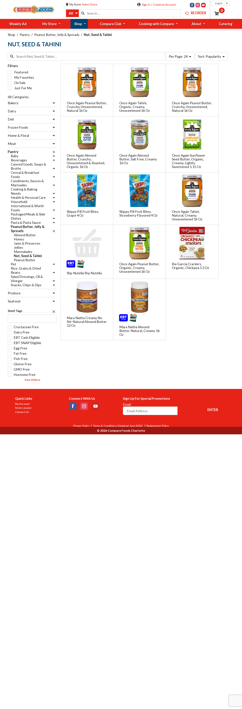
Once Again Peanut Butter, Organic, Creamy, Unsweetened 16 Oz (139, 268)
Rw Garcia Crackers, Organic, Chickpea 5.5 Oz (190, 266)
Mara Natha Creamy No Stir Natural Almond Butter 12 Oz (87, 321)
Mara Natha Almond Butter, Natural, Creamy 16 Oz (139, 331)
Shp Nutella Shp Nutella (84, 273)
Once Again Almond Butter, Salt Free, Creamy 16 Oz (138, 159)
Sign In (146, 4)
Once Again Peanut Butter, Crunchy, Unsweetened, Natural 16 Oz (87, 107)
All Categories (18, 97)
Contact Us (22, 412)
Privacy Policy (81, 425)
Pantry (25, 35)
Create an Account (164, 4)
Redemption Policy (157, 425)
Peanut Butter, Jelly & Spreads (56, 35)
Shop (11, 35)
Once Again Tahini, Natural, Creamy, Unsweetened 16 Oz (187, 215)
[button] (220, 3)
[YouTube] (203, 5)
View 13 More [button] (32, 380)
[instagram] (197, 5)
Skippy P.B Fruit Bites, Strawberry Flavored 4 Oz (138, 213)
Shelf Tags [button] (15, 311)
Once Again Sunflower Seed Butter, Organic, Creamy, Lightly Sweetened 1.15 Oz (188, 161)
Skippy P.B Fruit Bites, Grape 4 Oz (83, 213)
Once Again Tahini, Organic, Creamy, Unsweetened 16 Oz (134, 107)
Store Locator (23, 407)
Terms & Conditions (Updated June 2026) (118, 425)
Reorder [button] (198, 13)
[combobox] (72, 13)
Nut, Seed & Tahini (98, 35)
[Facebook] (192, 5)
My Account (22, 403)
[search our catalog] (83, 13)
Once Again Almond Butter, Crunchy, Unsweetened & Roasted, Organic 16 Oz (86, 161)
